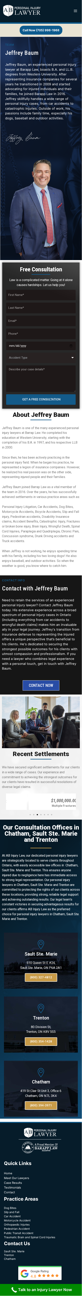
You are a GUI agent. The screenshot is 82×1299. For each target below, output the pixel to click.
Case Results (13, 1183)
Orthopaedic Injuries (17, 1224)
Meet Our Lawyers (16, 1178)
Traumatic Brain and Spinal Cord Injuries (29, 1237)
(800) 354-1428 (41, 1041)
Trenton (41, 1018)
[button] (30, 814)
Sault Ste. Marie (41, 954)
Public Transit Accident (18, 1233)
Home (8, 1173)
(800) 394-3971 (41, 1105)
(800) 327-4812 (41, 977)
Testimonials (12, 1187)
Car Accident (12, 1216)
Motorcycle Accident (17, 1220)
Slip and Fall (11, 1212)
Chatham (41, 1082)
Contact (9, 1192)
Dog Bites (10, 1208)
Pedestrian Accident (17, 1228)
